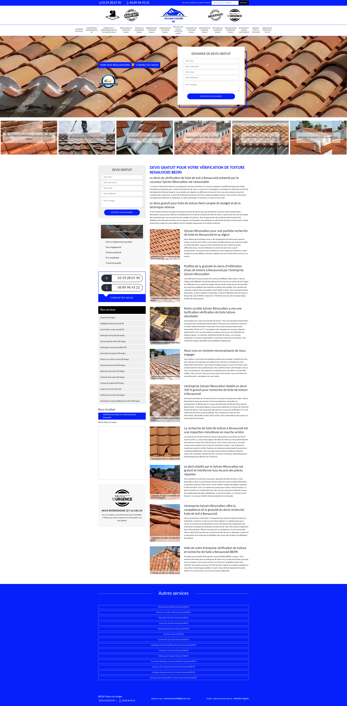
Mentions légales (241, 699)
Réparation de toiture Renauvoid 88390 (173, 618)
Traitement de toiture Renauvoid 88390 (173, 651)
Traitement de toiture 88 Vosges (191, 30)
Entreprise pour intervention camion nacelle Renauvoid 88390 (173, 678)
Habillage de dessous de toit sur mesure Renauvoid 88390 (173, 672)
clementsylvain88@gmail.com (177, 699)
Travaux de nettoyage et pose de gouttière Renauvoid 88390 (173, 661)
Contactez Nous (147, 65)
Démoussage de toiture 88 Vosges (126, 30)
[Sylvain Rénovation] (173, 15)
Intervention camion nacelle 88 (92, 30)
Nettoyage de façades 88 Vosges (217, 30)
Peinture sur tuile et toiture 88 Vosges (178, 30)
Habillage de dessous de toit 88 (267, 30)
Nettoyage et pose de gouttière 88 (244, 30)
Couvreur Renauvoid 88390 (173, 634)
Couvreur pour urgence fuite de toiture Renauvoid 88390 (173, 667)
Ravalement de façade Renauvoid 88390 (173, 640)
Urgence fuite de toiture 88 (256, 30)
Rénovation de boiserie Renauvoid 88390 (173, 607)
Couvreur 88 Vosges (79, 30)
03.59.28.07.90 (111, 2)
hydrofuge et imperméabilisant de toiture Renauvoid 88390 (173, 645)
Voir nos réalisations (115, 65)
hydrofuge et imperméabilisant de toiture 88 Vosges (109, 30)
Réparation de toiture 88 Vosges (151, 30)
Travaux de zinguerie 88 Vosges (139, 30)
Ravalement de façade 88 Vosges (204, 30)
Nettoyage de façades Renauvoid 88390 (173, 656)
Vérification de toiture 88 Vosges (165, 30)
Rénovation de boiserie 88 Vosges (230, 30)
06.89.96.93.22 (139, 2)
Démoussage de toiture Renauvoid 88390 (173, 629)
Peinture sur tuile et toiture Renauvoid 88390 (173, 612)
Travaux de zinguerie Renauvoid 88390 (173, 623)
